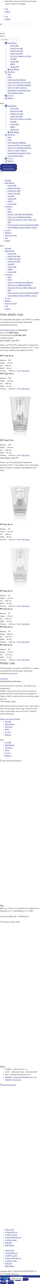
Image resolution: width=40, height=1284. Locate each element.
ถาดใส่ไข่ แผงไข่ (11, 1235)
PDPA (9, 77)
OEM (9, 75)
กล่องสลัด (10, 196)
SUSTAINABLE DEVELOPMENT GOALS (22, 228)
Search (2, 33)
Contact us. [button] (13, 330)
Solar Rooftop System (15, 93)
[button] (20, 103)
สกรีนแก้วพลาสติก (13, 188)
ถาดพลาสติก (12, 204)
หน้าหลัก (8, 180)
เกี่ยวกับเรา (9, 207)
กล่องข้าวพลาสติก (13, 193)
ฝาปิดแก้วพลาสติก (14, 191)
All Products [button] (4, 330)
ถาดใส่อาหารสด (11, 1240)
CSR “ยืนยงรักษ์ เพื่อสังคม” (16, 80)
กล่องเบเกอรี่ (11, 199)
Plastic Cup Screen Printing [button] (10, 719)
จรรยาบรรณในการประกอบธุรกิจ (19, 82)
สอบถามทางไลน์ (11, 235)
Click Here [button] (26, 371)
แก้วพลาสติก (12, 186)
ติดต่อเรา (8, 233)
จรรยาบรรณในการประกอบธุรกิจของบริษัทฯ (23, 225)
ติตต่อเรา (8, 735)
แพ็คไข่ (10, 201)
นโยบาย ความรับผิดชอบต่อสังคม (19, 85)
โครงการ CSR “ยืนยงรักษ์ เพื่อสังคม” (20, 214)
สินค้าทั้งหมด (9, 183)
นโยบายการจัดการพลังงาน (17, 88)
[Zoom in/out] (25, 1279)
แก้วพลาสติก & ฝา (11, 1232)
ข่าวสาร (8, 230)
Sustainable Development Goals (19, 90)
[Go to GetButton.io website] (5, 1282)
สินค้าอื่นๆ (8, 1243)
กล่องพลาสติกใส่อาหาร (13, 1237)
